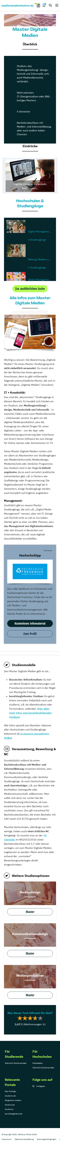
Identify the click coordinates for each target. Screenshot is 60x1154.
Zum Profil (30, 633)
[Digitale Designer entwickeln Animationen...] (30, 175)
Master (30, 912)
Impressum (7, 1139)
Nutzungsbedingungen (46, 1139)
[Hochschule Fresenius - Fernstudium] (30, 572)
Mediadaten (37, 1063)
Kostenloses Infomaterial (30, 623)
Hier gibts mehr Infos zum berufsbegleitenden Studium (30, 713)
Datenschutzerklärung (24, 1139)
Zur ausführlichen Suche (30, 288)
